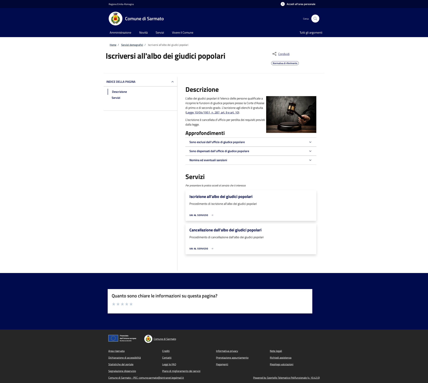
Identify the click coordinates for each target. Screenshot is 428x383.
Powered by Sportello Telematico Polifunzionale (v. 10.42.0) (286, 378)
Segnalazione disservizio (122, 371)
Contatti (167, 358)
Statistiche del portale (120, 364)
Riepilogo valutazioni (281, 364)
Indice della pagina (120, 81)
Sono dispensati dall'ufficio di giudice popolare (219, 151)
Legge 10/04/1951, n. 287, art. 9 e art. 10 (212, 112)
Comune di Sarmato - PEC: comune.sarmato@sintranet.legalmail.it (146, 378)
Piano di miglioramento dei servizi (181, 371)
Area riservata (116, 351)
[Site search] (315, 19)
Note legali (276, 351)
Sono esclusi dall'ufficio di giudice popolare (217, 142)
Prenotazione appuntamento (232, 358)
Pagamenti (222, 364)
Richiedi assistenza (280, 358)
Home (113, 45)
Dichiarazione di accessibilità (124, 358)
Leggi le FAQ (169, 364)
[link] (202, 215)
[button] (298, 4)
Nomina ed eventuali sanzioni (208, 160)
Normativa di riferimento (285, 62)
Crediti (166, 351)
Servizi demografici (132, 45)
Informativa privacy (227, 351)
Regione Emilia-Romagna (121, 4)
